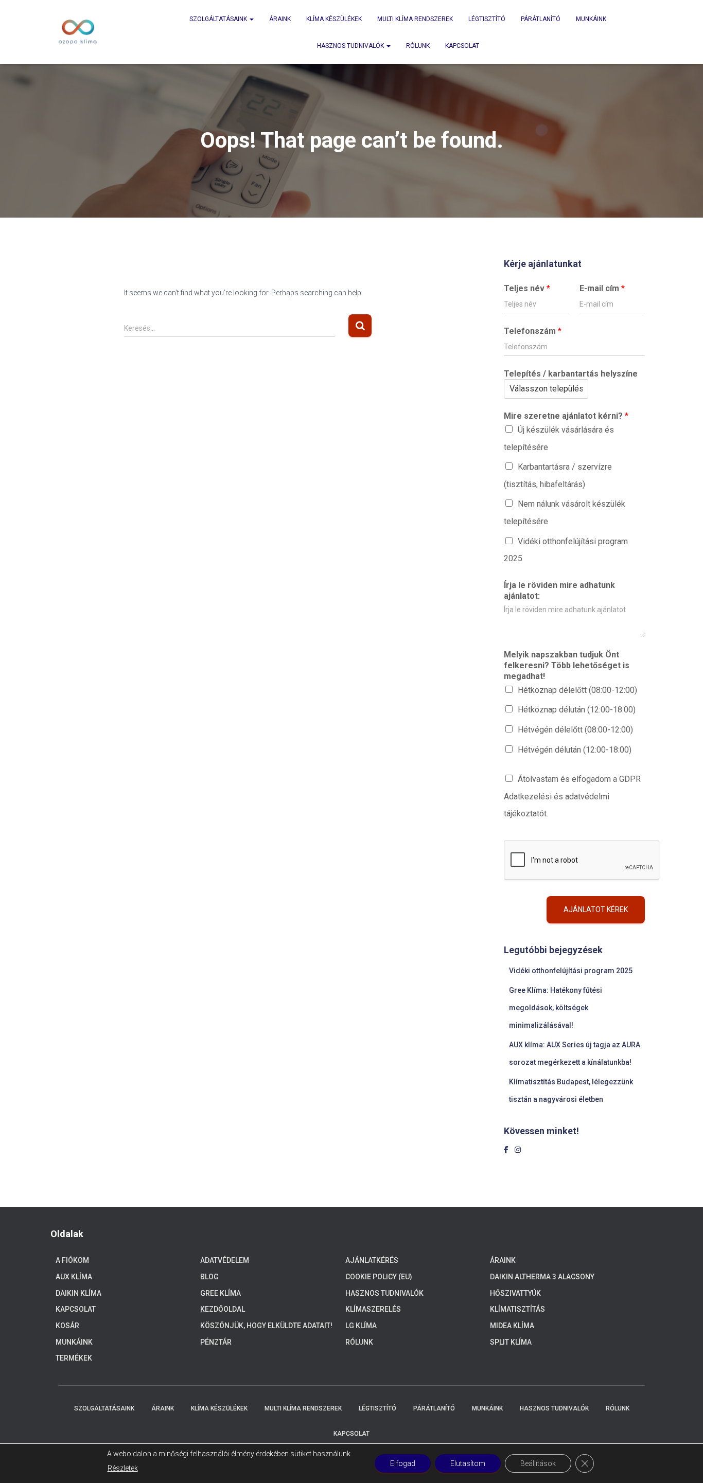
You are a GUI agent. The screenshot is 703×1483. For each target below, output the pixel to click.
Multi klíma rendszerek (415, 19)
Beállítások (538, 1463)
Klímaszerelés (373, 1309)
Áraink (280, 19)
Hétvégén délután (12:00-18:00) (574, 750)
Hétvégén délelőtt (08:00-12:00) (575, 730)
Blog (209, 1277)
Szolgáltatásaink (219, 19)
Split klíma (511, 1342)
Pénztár (216, 1342)
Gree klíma (220, 1293)
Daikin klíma (78, 1293)
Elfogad (402, 1463)
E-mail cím (602, 288)
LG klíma (361, 1325)
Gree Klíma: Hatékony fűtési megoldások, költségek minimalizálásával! (555, 1007)
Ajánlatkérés (371, 1260)
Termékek (74, 1358)
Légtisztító (486, 19)
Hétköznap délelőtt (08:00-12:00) (577, 690)
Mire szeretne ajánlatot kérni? (566, 416)
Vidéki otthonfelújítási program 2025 (570, 971)
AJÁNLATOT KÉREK (596, 909)
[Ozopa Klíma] (77, 32)
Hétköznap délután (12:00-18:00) (577, 709)
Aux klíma (74, 1277)
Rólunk (418, 45)
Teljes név (527, 288)
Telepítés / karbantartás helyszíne (571, 374)
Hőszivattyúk (515, 1293)
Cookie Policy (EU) (378, 1277)
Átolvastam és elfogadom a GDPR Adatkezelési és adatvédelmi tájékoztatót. (572, 796)
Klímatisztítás (517, 1309)
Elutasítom (467, 1463)
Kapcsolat (462, 45)
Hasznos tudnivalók (351, 45)
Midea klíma (512, 1325)
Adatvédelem (224, 1260)
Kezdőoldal (222, 1309)
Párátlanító (540, 19)
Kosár (67, 1325)
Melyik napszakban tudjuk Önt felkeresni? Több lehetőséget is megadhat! (566, 665)
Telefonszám (532, 331)
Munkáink (591, 19)
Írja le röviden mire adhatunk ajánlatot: (559, 590)
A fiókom (72, 1260)
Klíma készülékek (334, 19)
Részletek (123, 1468)
